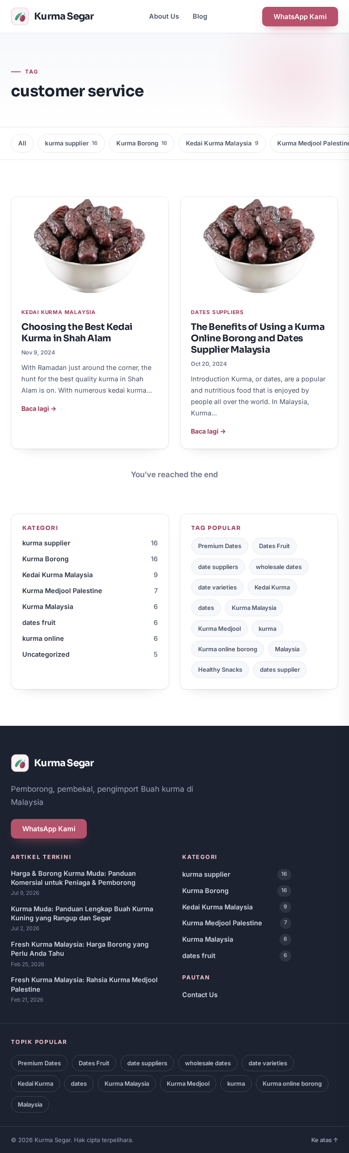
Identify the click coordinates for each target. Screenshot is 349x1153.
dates (206, 607)
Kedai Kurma (272, 587)
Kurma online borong (227, 649)
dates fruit (90, 622)
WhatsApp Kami (300, 16)
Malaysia (287, 649)
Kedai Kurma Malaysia (222, 143)
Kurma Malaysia (90, 606)
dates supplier (280, 669)
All (22, 143)
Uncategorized (90, 654)
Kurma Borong (141, 143)
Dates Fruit (274, 545)
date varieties (217, 587)
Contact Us (200, 994)
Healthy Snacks (220, 669)
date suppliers (218, 566)
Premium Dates (219, 545)
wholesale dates (279, 566)
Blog (200, 16)
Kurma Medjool (219, 628)
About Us (164, 16)
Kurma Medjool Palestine (90, 590)
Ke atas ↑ (324, 1139)
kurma (267, 628)
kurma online (90, 638)
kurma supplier (71, 143)
